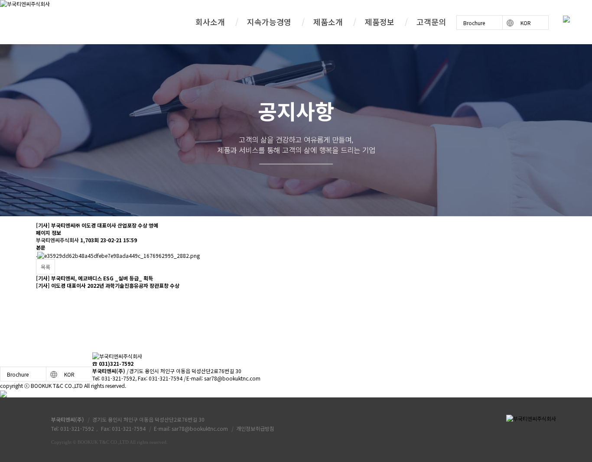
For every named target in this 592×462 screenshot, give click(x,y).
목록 (45, 266)
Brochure (474, 22)
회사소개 (210, 21)
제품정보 (379, 21)
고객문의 (431, 21)
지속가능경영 (269, 21)
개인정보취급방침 (255, 428)
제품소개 (328, 21)
